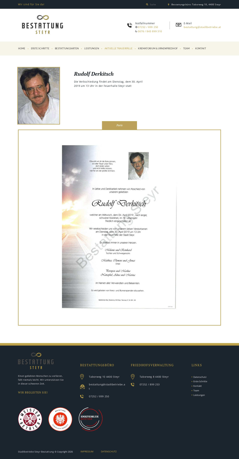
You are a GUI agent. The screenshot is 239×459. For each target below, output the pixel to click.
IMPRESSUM (86, 451)
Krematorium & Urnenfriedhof (158, 49)
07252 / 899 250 (148, 27)
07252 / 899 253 (150, 384)
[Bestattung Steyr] (42, 24)
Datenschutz (199, 377)
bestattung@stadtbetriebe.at (202, 27)
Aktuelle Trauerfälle (119, 49)
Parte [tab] (120, 125)
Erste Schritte (40, 49)
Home (21, 49)
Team (186, 49)
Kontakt (200, 49)
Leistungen (91, 49)
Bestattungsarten (67, 49)
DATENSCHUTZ (109, 451)
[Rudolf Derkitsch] (38, 96)
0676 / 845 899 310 (150, 31)
